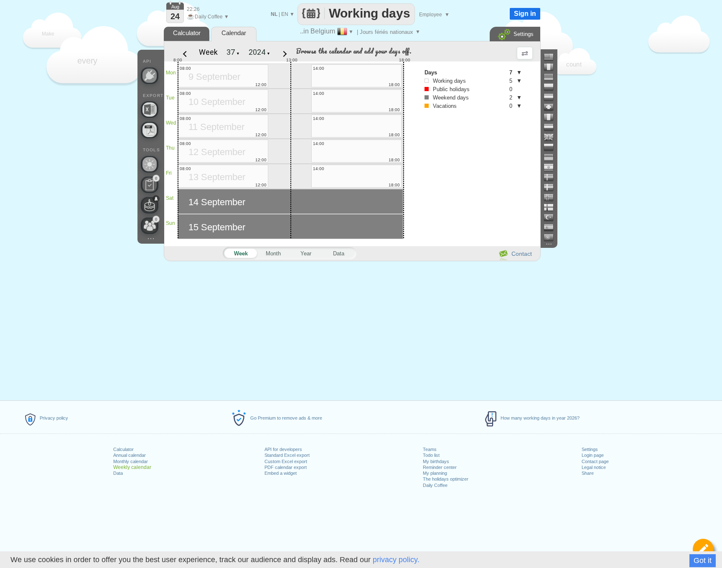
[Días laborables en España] (552, 227)
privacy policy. (396, 559)
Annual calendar (129, 455)
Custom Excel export (285, 461)
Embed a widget (280, 473)
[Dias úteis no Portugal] (552, 237)
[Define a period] (703, 549)
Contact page (595, 461)
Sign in (525, 13)
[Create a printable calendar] (149, 130)
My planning (435, 473)
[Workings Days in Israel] (552, 167)
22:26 (193, 9)
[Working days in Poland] (552, 87)
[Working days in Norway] (552, 197)
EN (284, 14)
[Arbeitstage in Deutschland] (552, 77)
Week (208, 52)
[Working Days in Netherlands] (552, 127)
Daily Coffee (435, 485)
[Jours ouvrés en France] (552, 67)
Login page (593, 455)
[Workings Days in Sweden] (552, 177)
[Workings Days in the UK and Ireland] (552, 137)
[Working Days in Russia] (552, 147)
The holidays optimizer (445, 478)
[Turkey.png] (552, 217)
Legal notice (594, 467)
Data (118, 473)
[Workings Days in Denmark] (552, 187)
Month (273, 253)
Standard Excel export (287, 455)
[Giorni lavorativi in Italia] (552, 117)
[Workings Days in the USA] (552, 57)
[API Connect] (149, 75)
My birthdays (436, 461)
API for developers (283, 449)
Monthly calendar (130, 461)
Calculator (123, 449)
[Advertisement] (352, 329)
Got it (703, 560)
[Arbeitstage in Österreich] (552, 97)
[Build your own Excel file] (149, 109)
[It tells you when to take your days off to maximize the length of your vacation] (149, 164)
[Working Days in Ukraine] (552, 157)
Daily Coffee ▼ (208, 17)
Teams (430, 449)
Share (588, 473)
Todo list (431, 455)
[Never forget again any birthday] (149, 205)
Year (305, 253)
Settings (590, 449)
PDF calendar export (285, 467)
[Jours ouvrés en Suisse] (552, 107)
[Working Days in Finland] (552, 207)
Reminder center (440, 467)
